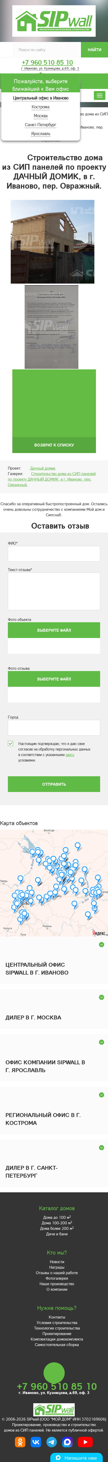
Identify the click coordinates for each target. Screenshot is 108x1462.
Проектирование (56, 1333)
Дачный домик (42, 468)
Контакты (57, 1317)
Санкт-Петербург (40, 124)
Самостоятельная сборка (57, 1344)
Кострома (41, 106)
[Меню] (99, 95)
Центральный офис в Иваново (40, 97)
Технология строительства (57, 1328)
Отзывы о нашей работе (57, 1272)
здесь (70, 754)
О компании (57, 1289)
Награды (56, 1267)
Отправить (54, 784)
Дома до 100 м (57, 1217)
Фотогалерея (57, 1278)
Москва (41, 115)
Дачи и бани (57, 1233)
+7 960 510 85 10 (47, 62)
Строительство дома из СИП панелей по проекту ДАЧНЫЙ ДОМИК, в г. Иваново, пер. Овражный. (52, 479)
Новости (57, 1261)
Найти (94, 49)
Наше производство (57, 1283)
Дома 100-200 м (57, 1222)
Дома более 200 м (57, 1228)
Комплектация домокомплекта (57, 1339)
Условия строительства (57, 1322)
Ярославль (40, 133)
